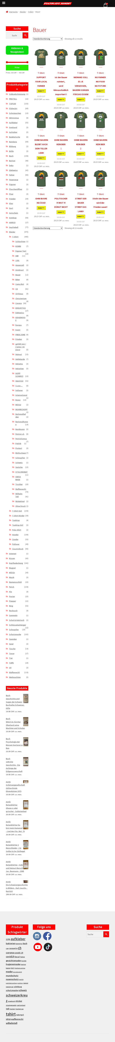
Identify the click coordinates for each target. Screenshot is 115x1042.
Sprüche (19, 467)
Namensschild (15, 582)
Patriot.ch (19, 434)
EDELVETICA (20, 308)
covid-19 (18, 952)
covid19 (10, 956)
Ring (11, 606)
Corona (18, 303)
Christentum (21, 298)
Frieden (12, 198)
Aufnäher (13, 132)
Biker (17, 279)
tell (7, 1008)
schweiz (23, 990)
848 (16, 256)
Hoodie (15, 534)
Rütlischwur (20, 453)
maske (9, 971)
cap (7, 948)
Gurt (11, 208)
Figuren (12, 184)
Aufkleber (13, 122)
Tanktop (16, 520)
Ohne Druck (20, 506)
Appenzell (19, 265)
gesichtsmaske (13, 960)
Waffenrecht (20, 489)
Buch (11, 156)
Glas (11, 203)
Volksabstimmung (17, 94)
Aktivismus (14, 118)
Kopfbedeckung (16, 563)
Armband (13, 127)
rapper (25, 983)
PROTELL (13, 99)
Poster (12, 596)
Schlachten (20, 241)
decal (17, 956)
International (21, 395)
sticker (18, 1001)
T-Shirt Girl (17, 511)
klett (12, 968)
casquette (13, 948)
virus (8, 1019)
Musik (11, 577)
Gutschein (13, 213)
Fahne (11, 175)
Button (12, 160)
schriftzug (18, 987)
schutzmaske (12, 990)
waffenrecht (17, 1019)
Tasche (12, 648)
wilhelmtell (11, 1023)
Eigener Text (20, 251)
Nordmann (20, 429)
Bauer (17, 274)
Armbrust (19, 270)
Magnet (12, 568)
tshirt (11, 1014)
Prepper (12, 601)
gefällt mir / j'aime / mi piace (20, 347)
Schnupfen (20, 458)
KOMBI (18, 246)
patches (20, 983)
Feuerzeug (13, 179)
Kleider (23, 12)
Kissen (12, 558)
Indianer (19, 390)
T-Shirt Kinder (18, 515)
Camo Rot (19, 284)
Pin (10, 591)
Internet (12, 553)
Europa (18, 325)
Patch (11, 587)
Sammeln (13, 615)
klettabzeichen (20, 968)
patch (21, 979)
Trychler (19, 484)
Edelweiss (13, 170)
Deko (11, 165)
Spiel (11, 644)
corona (10, 952)
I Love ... (19, 385)
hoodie (23, 961)
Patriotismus (21, 438)
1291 (17, 260)
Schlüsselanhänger (17, 625)
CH (16, 289)
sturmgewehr (11, 1005)
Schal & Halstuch (16, 620)
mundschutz (12, 975)
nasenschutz (12, 979)
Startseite (13, 12)
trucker (12, 1009)
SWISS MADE (18, 478)
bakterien (10, 943)
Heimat (18, 354)
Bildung (12, 146)
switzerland (21, 1005)
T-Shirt (30, 12)
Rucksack (13, 610)
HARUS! (12, 222)
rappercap (9, 987)
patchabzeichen (11, 983)
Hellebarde (20, 359)
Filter (17, 67)
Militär (18, 404)
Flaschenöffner (15, 189)
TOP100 (12, 103)
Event (17, 330)
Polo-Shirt (16, 530)
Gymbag (12, 217)
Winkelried (20, 501)
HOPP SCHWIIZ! (19, 374)
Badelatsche (14, 137)
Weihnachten (15, 677)
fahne (22, 957)
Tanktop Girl (17, 525)
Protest (18, 448)
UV (10, 667)
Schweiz (19, 462)
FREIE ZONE (20, 334)
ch (19, 948)
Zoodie (15, 539)
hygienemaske (13, 964)
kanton (23, 964)
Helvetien (19, 368)
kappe (8, 968)
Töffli (11, 663)
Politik (18, 443)
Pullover (15, 544)
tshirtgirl (20, 1015)
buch (25, 943)
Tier (11, 658)
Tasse (11, 653)
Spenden (13, 639)
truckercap (19, 1009)
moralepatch (17, 972)
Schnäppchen (15, 113)
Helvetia (19, 364)
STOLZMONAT (21, 472)
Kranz (17, 400)
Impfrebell (13, 227)
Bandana (13, 141)
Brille (11, 151)
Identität (19, 381)
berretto (19, 944)
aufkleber (18, 939)
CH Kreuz (19, 293)
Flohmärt (13, 108)
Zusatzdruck (17, 549)
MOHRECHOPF (21, 409)
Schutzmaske (15, 634)
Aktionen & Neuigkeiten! (17, 50)
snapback (11, 1001)
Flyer (11, 194)
